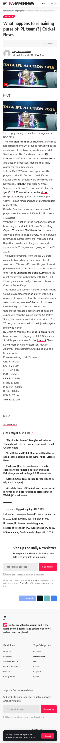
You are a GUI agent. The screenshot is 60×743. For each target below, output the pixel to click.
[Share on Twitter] (16, 43)
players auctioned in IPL (16, 527)
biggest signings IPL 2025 (30, 509)
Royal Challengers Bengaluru (27, 272)
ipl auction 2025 (23, 518)
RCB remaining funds (14, 532)
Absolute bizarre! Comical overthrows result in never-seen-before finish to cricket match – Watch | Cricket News (29, 492)
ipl (54, 514)
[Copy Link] (21, 43)
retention (49, 158)
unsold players (41, 331)
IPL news (8, 523)
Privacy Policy (12, 737)
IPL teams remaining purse (28, 523)
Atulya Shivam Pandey (21, 51)
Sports (9, 16)
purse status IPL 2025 (42, 527)
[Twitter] (51, 730)
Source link (10, 424)
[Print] (26, 43)
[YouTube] (55, 730)
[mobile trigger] (6, 3)
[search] (38, 3)
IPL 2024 (8, 518)
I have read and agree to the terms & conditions (25, 575)
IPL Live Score (40, 518)
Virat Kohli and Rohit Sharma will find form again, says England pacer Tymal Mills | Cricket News (29, 457)
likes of (41, 340)
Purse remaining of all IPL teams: (21, 357)
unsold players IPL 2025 (40, 532)
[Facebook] (47, 730)
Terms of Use (28, 737)
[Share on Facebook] (10, 43)
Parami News (21, 3)
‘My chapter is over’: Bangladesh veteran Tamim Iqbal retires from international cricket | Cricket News (29, 444)
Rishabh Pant (24, 183)
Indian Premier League (25, 141)
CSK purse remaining (14, 514)
